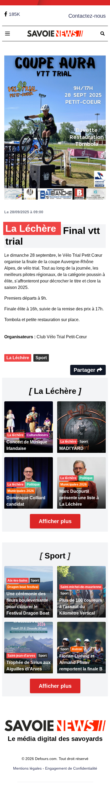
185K (14, 14)
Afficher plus (55, 521)
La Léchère (17, 357)
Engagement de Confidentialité (71, 768)
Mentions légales (27, 768)
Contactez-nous (87, 16)
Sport (41, 357)
